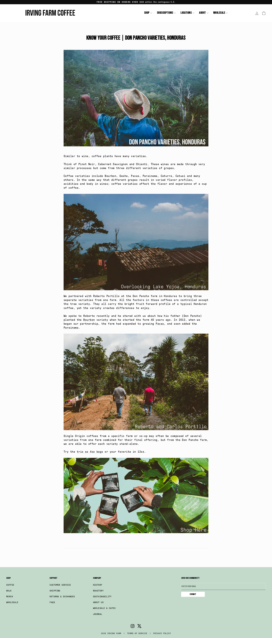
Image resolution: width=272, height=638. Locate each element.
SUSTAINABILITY (102, 596)
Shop (147, 13)
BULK (9, 591)
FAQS (52, 602)
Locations (186, 13)
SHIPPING (55, 591)
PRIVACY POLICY (162, 633)
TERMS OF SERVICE (137, 633)
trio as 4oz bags (90, 451)
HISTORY (97, 585)
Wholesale (219, 13)
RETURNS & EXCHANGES (62, 596)
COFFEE (10, 585)
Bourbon (89, 319)
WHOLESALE (12, 602)
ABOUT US (98, 602)
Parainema (71, 327)
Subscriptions (165, 13)
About (202, 13)
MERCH (9, 596)
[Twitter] (139, 626)
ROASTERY (98, 591)
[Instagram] (132, 626)
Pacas (160, 323)
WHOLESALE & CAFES (104, 608)
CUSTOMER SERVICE (60, 585)
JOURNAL (97, 614)
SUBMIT (193, 594)
